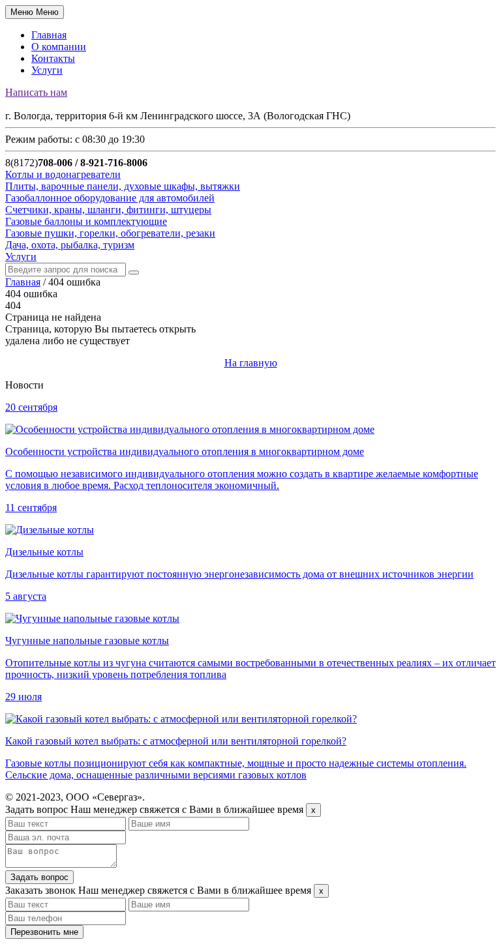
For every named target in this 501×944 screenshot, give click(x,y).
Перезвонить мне (44, 932)
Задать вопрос (39, 877)
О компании (58, 46)
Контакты (53, 58)
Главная (49, 34)
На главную (250, 362)
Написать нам (36, 92)
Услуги (47, 70)
